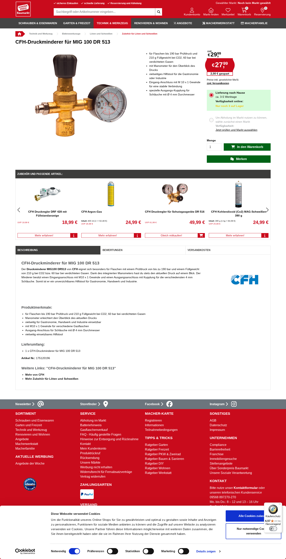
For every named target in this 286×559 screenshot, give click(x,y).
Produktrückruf (90, 453)
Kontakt (85, 443)
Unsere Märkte (90, 462)
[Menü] (279, 505)
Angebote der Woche (30, 463)
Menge (211, 140)
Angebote (184, 23)
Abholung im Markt (93, 420)
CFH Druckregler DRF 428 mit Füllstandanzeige (47, 213)
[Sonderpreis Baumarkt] (23, 9)
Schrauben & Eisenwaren (37, 23)
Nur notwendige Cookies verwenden (253, 531)
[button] (192, 12)
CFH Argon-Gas (91, 211)
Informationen (154, 425)
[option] (79, 97)
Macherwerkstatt (220, 23)
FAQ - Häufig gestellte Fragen (100, 434)
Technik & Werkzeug (112, 23)
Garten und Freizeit (28, 425)
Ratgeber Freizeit (157, 449)
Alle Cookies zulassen (253, 516)
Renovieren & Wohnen (151, 23)
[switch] (112, 551)
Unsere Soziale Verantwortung (231, 472)
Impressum (217, 429)
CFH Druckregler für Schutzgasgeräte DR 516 (174, 211)
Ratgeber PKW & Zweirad (163, 454)
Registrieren (153, 420)
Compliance (218, 444)
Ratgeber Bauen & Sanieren (164, 458)
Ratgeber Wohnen (157, 468)
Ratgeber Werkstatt (158, 472)
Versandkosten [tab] (199, 250)
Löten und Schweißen (101, 34)
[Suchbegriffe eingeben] (158, 12)
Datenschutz (218, 425)
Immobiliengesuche (223, 458)
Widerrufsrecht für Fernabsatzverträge (106, 472)
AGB (213, 420)
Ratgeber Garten (156, 444)
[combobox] (108, 12)
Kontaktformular (246, 487)
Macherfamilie (256, 23)
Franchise (217, 454)
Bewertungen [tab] (112, 250)
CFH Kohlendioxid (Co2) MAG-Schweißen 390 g (238, 213)
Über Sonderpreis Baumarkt (229, 468)
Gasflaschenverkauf (94, 429)
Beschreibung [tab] (28, 250)
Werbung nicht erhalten (96, 467)
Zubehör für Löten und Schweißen (139, 34)
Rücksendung (89, 458)
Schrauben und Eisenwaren (34, 420)
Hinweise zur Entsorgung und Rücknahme (109, 439)
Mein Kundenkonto (93, 448)
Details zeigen (206, 551)
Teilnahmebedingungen (161, 429)
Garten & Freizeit (76, 23)
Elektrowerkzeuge (71, 34)
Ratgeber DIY (154, 463)
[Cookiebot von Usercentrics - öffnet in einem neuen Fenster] (25, 551)
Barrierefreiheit (220, 449)
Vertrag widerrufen (92, 476)
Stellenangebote (221, 463)
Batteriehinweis (91, 425)
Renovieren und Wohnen (32, 434)
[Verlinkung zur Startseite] (18, 34)
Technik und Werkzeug (41, 34)
